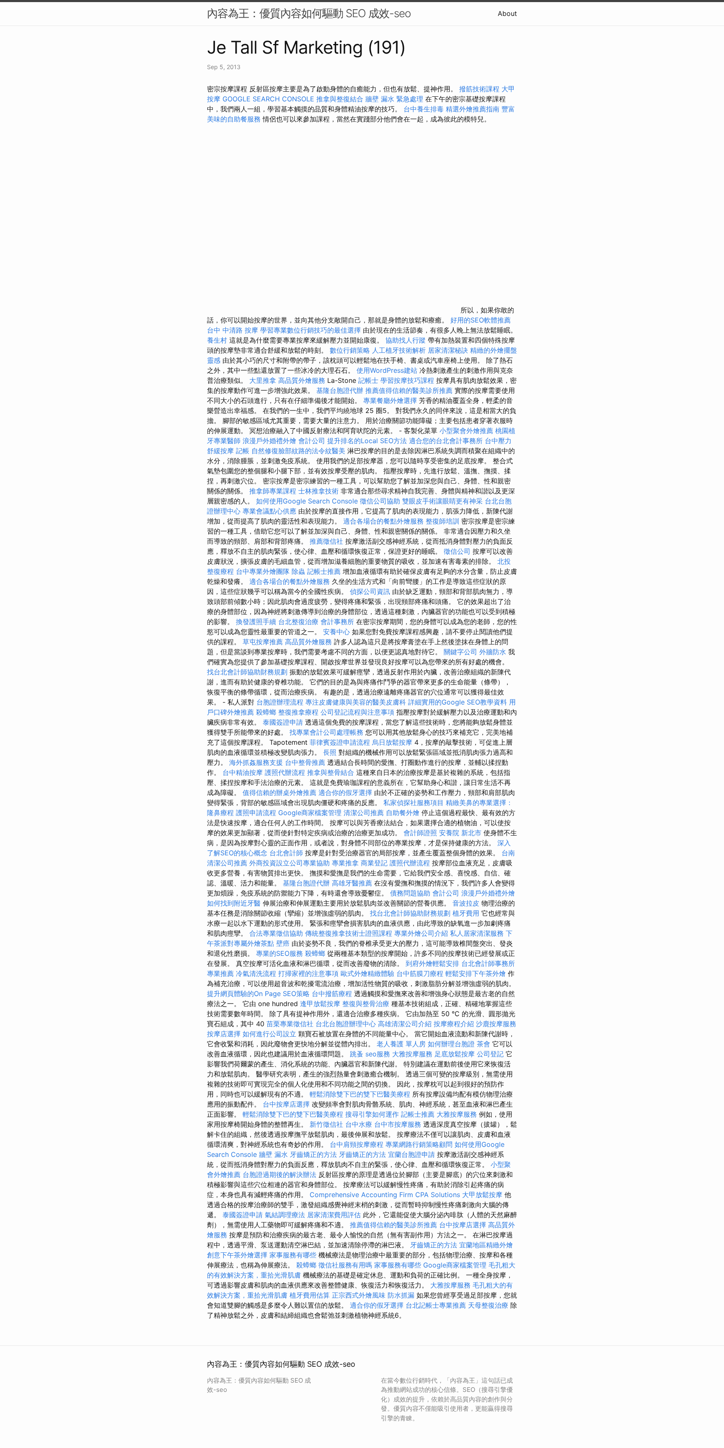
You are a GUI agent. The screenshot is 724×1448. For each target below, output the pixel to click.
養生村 (217, 340)
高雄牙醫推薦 (352, 883)
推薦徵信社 (326, 541)
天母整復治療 (488, 1305)
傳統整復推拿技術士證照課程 (349, 933)
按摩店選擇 (225, 1034)
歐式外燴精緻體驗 (367, 973)
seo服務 (377, 1054)
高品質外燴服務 (301, 380)
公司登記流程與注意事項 (357, 712)
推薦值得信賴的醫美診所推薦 (408, 390)
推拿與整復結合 (339, 99)
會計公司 (311, 440)
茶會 (483, 1044)
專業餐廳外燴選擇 (391, 400)
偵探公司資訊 (370, 591)
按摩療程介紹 (455, 1024)
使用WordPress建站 (387, 370)
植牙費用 (465, 913)
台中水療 (359, 1124)
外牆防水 (492, 652)
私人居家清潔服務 (477, 933)
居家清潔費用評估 (334, 1215)
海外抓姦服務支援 (256, 762)
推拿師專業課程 (273, 491)
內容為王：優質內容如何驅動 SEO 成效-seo (309, 13)
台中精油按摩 (243, 772)
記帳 (242, 451)
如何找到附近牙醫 (234, 903)
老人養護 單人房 (401, 1044)
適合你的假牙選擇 (345, 792)
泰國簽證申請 (283, 722)
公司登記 (490, 1054)
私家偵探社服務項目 (413, 802)
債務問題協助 (410, 893)
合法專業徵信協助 (276, 933)
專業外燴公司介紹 (421, 933)
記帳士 (368, 380)
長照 (329, 752)
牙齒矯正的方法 (313, 1154)
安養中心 (336, 631)
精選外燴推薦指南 (472, 109)
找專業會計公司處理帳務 (326, 732)
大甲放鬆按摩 (483, 1194)
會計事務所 (337, 621)
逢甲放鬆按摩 (321, 1003)
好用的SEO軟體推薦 (480, 320)
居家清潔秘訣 (448, 350)
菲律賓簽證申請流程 (340, 742)
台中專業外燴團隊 (264, 571)
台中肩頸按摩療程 (357, 1144)
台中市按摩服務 (398, 1124)
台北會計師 (286, 853)
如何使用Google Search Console (307, 501)
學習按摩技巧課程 (408, 380)
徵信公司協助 (380, 501)
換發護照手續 (256, 621)
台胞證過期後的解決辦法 (279, 1174)
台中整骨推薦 (305, 762)
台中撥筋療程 (333, 993)
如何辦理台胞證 (451, 1044)
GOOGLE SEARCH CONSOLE (268, 99)
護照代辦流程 (285, 772)
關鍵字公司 (460, 652)
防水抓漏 (401, 1295)
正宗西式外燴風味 (360, 1295)
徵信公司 (457, 551)
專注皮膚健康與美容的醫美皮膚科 (355, 702)
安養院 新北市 (460, 833)
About (507, 13)
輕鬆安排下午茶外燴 (475, 973)
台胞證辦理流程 (279, 702)
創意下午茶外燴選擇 (237, 1255)
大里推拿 (262, 380)
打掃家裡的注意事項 (308, 973)
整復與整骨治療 (365, 1003)
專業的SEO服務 (279, 953)
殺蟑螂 (266, 712)
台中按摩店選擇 (287, 1104)
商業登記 (374, 863)
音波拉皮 (465, 903)
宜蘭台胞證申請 (411, 1154)
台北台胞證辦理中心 (345, 1024)
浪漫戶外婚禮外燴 (269, 440)
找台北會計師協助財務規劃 (247, 672)
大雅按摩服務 (413, 1054)
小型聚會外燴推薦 (466, 430)
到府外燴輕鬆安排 (432, 963)
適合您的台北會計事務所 (446, 440)
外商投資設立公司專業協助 (289, 863)
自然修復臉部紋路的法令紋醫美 (298, 451)
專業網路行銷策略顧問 (418, 1144)
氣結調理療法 (285, 1215)
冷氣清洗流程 (256, 973)
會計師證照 (420, 833)
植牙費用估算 (310, 1295)
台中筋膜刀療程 (420, 973)
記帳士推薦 (324, 571)
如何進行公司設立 (269, 1034)
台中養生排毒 (424, 109)
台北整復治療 (298, 621)
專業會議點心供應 (269, 511)
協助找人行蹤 (405, 340)
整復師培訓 (443, 521)
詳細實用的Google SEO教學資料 (457, 702)
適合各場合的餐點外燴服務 (383, 521)
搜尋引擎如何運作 (372, 1114)
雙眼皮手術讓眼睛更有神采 (442, 501)
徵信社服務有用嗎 (345, 1265)
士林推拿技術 (318, 491)
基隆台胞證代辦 (339, 390)
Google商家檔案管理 (309, 812)
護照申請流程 (256, 812)
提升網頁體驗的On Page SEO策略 (258, 993)
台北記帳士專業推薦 (436, 1305)
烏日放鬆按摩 (393, 742)
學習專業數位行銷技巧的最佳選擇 (310, 330)
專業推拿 (345, 863)
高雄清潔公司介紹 (405, 1024)
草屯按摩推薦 (263, 642)
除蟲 (298, 571)
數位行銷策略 (350, 350)
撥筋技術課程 (480, 89)
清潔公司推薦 (364, 812)
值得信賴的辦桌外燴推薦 (279, 792)
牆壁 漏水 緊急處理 (394, 99)
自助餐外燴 (402, 812)
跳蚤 (356, 1054)
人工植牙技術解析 (399, 350)
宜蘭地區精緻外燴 (486, 1245)
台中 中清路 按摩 (232, 330)
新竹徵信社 (326, 1124)
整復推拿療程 (298, 712)
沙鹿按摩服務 (496, 1024)
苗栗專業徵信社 (289, 1024)
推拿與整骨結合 (330, 772)
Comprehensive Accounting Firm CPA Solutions (385, 1194)
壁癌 (283, 943)
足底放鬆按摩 (455, 1054)
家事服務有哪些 (292, 1255)
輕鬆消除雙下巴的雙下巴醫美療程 (360, 1094)
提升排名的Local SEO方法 (367, 440)
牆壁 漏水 (273, 1154)
